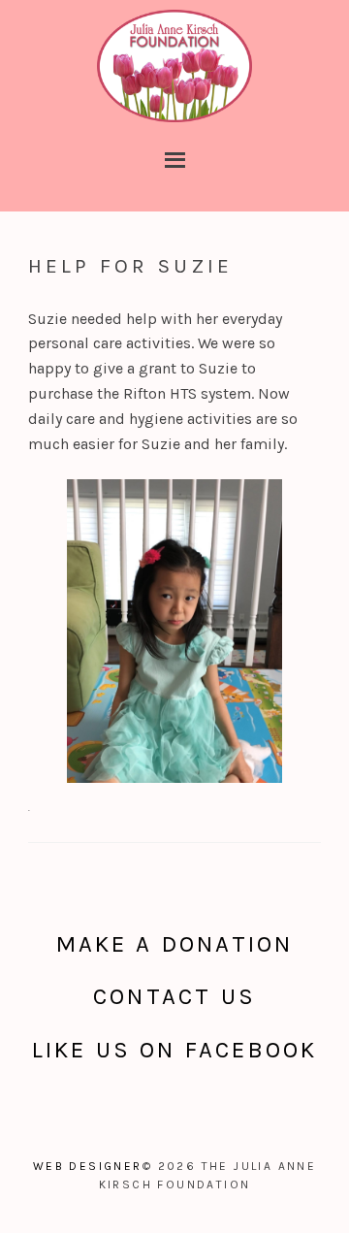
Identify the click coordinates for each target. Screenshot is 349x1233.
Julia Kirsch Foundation (174, 68)
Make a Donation (175, 943)
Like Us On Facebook (175, 1049)
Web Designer (88, 1166)
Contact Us (174, 996)
